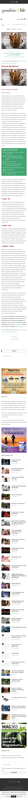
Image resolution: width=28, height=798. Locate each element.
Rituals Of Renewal (16, 494)
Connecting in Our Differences (16, 645)
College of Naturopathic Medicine (16, 56)
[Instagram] (14, 1)
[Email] (16, 1)
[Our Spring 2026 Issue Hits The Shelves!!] (5, 568)
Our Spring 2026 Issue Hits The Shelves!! (18, 566)
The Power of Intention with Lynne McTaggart (17, 671)
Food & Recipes (10, 51)
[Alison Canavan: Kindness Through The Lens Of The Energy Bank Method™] (5, 523)
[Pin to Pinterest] (15, 339)
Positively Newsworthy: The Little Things (17, 601)
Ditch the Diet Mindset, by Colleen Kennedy (14, 54)
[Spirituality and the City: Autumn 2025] (5, 664)
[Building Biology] (5, 586)
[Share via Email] (17, 339)
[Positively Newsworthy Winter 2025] (5, 612)
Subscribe (9, 787)
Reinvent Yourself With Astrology (17, 478)
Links (8, 790)
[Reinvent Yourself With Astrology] (5, 479)
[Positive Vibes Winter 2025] (5, 629)
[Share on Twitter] (13, 339)
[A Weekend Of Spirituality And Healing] (5, 488)
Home (2, 24)
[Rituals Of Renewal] (5, 497)
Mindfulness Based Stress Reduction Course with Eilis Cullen (18, 716)
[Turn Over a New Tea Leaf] (5, 700)
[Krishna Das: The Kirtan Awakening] (5, 514)
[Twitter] (12, 1)
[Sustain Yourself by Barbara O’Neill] (5, 621)
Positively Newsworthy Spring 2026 (17, 549)
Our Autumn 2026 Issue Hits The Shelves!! (17, 469)
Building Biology (15, 583)
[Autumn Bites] (5, 655)
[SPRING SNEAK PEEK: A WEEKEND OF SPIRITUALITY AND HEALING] (5, 576)
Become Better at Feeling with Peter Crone (18, 636)
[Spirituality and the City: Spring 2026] (5, 542)
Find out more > (20, 326)
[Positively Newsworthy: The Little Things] (5, 603)
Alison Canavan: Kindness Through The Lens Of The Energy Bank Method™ (18, 522)
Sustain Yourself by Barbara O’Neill (16, 619)
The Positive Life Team (16, 790)
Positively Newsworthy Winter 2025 (17, 610)
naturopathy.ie (17, 324)
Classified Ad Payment (20, 789)
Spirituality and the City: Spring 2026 (18, 540)
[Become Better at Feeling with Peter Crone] (5, 638)
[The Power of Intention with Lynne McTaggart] (5, 673)
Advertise (19, 787)
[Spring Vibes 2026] (5, 559)
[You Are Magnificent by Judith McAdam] (5, 594)
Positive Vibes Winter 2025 (18, 627)
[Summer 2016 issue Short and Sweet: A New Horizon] (5, 708)
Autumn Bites (15, 653)
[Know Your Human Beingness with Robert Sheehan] (5, 690)
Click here (12, 414)
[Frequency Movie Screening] (5, 462)
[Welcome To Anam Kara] (5, 506)
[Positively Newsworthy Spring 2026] (5, 550)
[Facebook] (9, 781)
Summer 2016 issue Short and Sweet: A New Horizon (18, 707)
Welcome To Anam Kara (18, 503)
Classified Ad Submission (8, 789)
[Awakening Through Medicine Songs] (5, 682)
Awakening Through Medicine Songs (16, 680)
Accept (13, 796)
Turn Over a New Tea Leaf (18, 697)
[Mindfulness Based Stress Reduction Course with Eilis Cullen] (5, 717)
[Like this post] (10, 339)
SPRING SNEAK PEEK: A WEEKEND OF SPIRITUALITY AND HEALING (18, 576)
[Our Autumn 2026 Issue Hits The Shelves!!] (5, 471)
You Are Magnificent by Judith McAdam (17, 593)
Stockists (14, 787)
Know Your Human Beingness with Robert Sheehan (17, 690)
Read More (19, 796)
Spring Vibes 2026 (16, 557)
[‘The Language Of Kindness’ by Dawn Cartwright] (5, 532)
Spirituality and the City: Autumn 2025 (18, 662)
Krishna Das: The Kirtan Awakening (17, 513)
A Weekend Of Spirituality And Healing (18, 486)
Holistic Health (17, 51)
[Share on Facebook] (12, 339)
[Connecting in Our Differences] (5, 647)
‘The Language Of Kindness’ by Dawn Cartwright (16, 532)
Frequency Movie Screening (16, 460)
